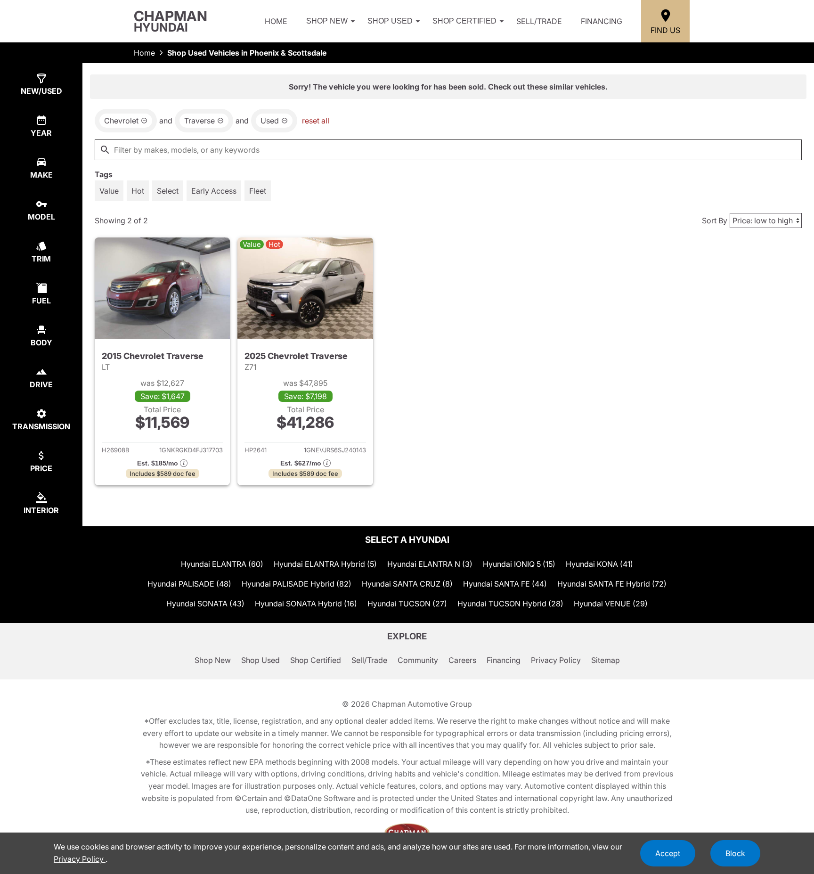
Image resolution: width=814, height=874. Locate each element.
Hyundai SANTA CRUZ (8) (407, 583)
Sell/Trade (539, 21)
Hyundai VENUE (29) (611, 603)
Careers (462, 660)
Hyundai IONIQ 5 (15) (519, 564)
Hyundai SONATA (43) (205, 603)
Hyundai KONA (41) (599, 564)
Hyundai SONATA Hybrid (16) (306, 603)
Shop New (327, 21)
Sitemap (605, 660)
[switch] (109, 190)
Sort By (714, 220)
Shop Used (390, 21)
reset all (315, 120)
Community (418, 660)
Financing (601, 21)
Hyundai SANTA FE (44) (505, 583)
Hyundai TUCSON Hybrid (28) (510, 603)
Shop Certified (464, 21)
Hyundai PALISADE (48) (189, 583)
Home (276, 21)
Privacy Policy (556, 660)
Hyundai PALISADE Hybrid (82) (296, 583)
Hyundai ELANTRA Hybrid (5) (325, 564)
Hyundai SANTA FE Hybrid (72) (612, 583)
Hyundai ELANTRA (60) (222, 564)
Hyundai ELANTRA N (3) (429, 564)
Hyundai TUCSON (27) (407, 603)
